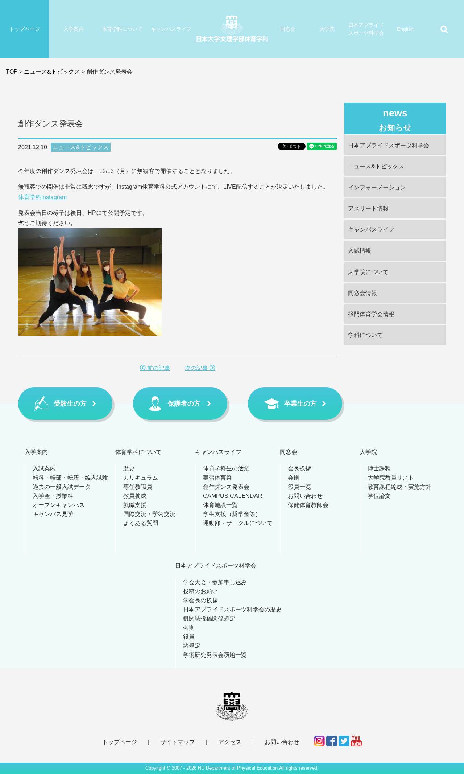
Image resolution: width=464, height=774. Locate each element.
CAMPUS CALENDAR (232, 496)
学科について (365, 335)
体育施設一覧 (220, 505)
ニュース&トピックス (52, 72)
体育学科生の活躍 (226, 468)
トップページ (24, 29)
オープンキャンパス (59, 505)
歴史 (129, 468)
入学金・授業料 (53, 496)
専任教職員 (137, 487)
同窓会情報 (362, 293)
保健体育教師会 (308, 505)
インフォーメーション (377, 187)
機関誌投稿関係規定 (209, 618)
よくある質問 (140, 523)
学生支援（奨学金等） (232, 514)
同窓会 (287, 29)
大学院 (327, 29)
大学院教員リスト (391, 478)
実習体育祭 (217, 478)
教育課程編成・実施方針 (399, 487)
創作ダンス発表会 (226, 487)
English (405, 29)
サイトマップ (177, 742)
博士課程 (379, 468)
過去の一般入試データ (62, 487)
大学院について (368, 272)
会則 (293, 478)
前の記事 (158, 368)
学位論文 (379, 496)
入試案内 (44, 468)
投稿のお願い (200, 591)
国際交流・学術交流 (149, 514)
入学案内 (73, 29)
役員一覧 (299, 487)
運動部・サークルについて (238, 523)
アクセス (229, 742)
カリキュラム (140, 478)
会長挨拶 (299, 468)
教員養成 (134, 496)
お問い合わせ (305, 496)
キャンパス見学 (53, 514)
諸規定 (191, 646)
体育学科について (122, 29)
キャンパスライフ (171, 29)
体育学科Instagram (42, 197)
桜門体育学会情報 (371, 314)
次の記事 (197, 368)
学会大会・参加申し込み (215, 582)
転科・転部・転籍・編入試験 (70, 478)
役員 (189, 637)
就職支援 (134, 505)
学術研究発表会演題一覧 (215, 655)
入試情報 (359, 250)
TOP (12, 72)
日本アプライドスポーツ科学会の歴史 (232, 609)
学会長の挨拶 (200, 600)
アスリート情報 (368, 208)
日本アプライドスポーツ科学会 (366, 29)
